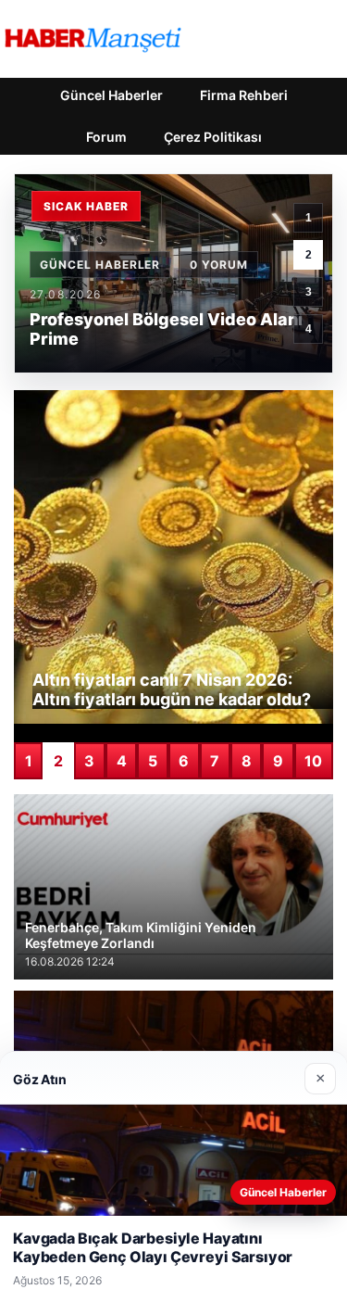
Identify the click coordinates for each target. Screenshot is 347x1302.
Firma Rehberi (244, 95)
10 (313, 761)
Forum (106, 137)
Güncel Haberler (111, 95)
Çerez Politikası (213, 137)
